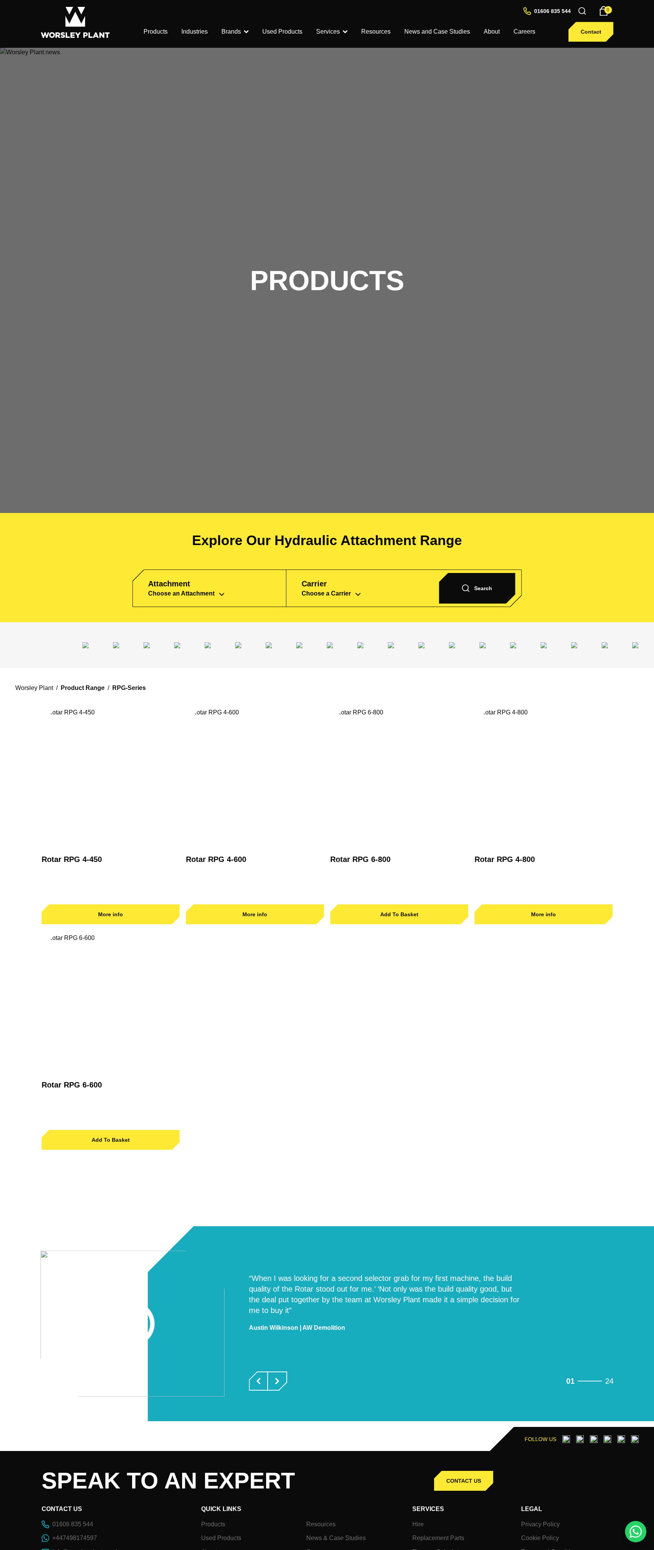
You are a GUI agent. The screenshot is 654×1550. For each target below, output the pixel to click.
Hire (418, 1524)
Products (213, 1524)
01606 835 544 (552, 11)
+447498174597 (74, 1538)
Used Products (221, 1538)
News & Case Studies (336, 1538)
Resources (321, 1524)
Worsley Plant (34, 688)
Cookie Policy (540, 1538)
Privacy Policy (540, 1524)
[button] (258, 1381)
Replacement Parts (438, 1538)
